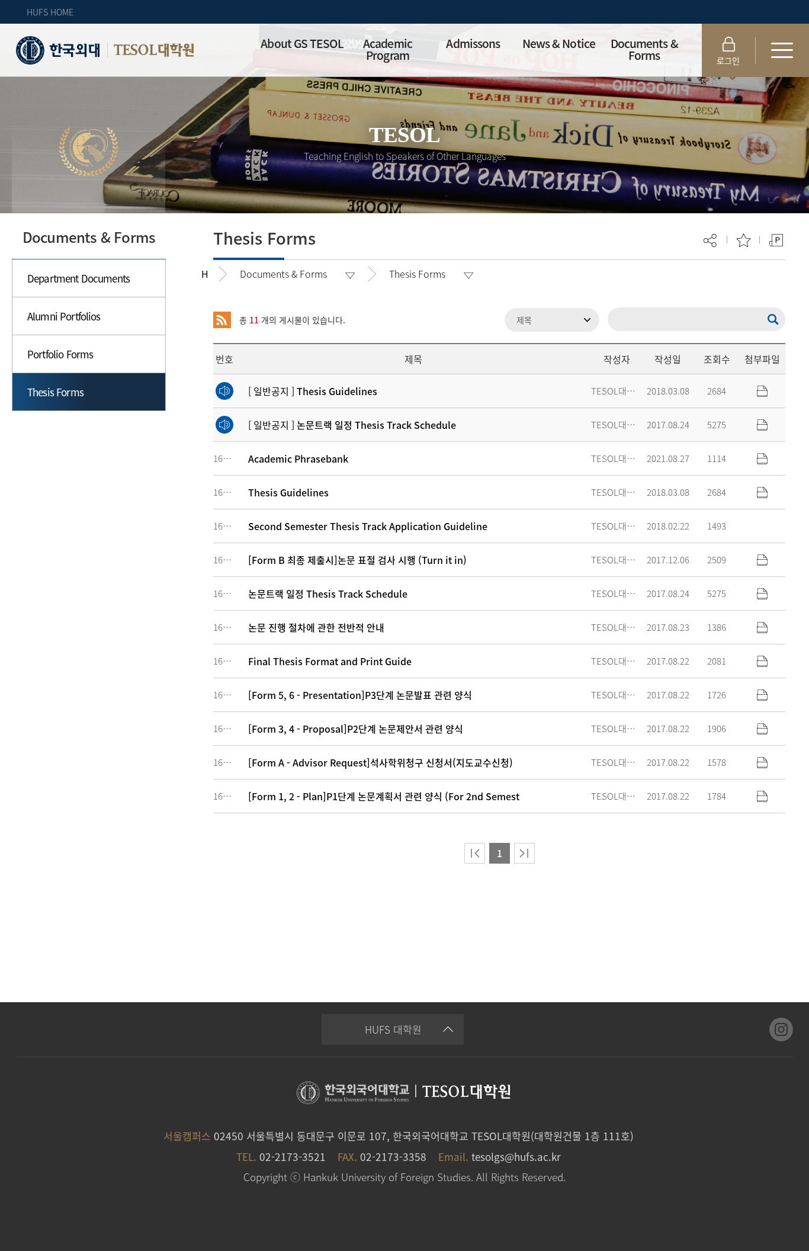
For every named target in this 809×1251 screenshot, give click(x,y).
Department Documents (78, 278)
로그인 (728, 60)
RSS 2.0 (222, 320)
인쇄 (776, 240)
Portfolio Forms (60, 354)
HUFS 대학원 (393, 1029)
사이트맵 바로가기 (782, 50)
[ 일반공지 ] (312, 391)
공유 (711, 240)
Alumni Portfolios (64, 316)
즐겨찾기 (743, 240)
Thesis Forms (55, 391)
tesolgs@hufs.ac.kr (516, 1156)
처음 (474, 853)
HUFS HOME (50, 11)
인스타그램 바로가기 (781, 1029)
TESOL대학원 (154, 50)
